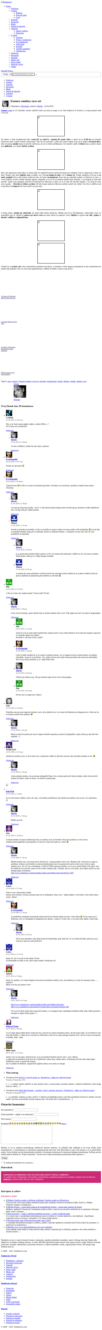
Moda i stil (15, 60)
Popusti (4, 1309)
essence (15, 381)
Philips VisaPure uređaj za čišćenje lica (53, 1200)
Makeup (19, 13)
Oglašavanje (21, 51)
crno (9, 381)
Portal (8, 6)
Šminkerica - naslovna (14, 1261)
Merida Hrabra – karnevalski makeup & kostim (63, 1207)
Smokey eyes (6, 110)
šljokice (67, 381)
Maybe (40, 106)
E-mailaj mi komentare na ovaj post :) (18, 1163)
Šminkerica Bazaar (9, 1283)
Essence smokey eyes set (28, 381)
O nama (14, 35)
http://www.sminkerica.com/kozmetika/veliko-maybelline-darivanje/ (37, 1004)
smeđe (73, 381)
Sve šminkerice (22, 42)
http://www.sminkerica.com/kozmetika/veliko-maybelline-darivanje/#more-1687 (42, 873)
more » (64, 1124)
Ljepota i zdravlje (13, 1314)
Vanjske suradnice (23, 49)
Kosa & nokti (21, 15)
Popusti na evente (13, 1323)
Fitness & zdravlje (18, 26)
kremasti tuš (51, 381)
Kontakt (19, 46)
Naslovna (14, 8)
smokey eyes (81, 381)
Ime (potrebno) (7, 1110)
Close (16, 384)
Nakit (8, 1299)
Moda (13, 24)
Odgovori (10, 430)
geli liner (42, 381)
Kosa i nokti (16, 62)
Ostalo (13, 67)
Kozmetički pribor (13, 1304)
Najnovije (10, 1288)
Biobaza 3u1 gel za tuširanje (41, 1227)
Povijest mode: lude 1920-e (40, 1220)
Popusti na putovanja (14, 1316)
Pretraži (4, 71)
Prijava (10, 71)
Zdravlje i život (17, 64)
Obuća (8, 1295)
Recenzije (15, 22)
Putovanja (20, 33)
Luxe (18, 17)
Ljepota (14, 11)
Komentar (5, 1124)
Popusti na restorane (14, 1320)
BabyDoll (10, 791)
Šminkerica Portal (8, 1256)
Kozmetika (10, 1291)
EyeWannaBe (12, 459)
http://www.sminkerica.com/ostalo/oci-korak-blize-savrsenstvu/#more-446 (40, 1007)
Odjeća (9, 1293)
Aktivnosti (20, 44)
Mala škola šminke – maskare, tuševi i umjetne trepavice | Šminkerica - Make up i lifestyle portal (56, 1090)
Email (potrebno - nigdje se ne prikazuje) (17, 1114)
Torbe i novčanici (13, 1302)
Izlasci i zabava (22, 31)
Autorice (19, 38)
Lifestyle (14, 29)
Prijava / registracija (23, 40)
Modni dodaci (11, 1297)
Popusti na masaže (13, 1318)
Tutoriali (14, 20)
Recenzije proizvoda (14, 1263)
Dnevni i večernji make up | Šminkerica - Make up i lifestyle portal (45, 1077)
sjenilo (60, 381)
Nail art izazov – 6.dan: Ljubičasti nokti (54, 1214)
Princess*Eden (12, 1026)
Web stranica (6, 1119)
